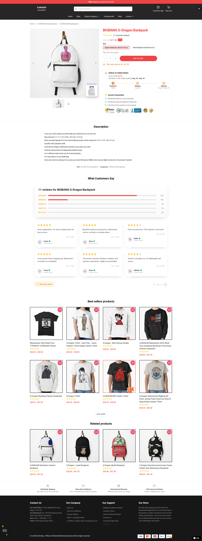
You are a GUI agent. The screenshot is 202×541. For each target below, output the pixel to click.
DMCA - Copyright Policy (75, 518)
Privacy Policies (72, 514)
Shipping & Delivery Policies (113, 508)
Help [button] (197, 538)
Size (104, 44)
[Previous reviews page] (154, 285)
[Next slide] (95, 63)
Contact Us (107, 518)
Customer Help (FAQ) (110, 521)
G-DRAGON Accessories (47, 24)
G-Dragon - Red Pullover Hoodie (116, 343)
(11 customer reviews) (121, 35)
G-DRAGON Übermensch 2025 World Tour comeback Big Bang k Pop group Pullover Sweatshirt (155, 346)
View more (101, 414)
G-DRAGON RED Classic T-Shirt (115, 396)
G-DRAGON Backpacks (69, 24)
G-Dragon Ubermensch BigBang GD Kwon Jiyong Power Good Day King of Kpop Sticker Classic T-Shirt (155, 399)
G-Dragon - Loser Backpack (77, 465)
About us (70, 508)
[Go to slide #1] (58, 103)
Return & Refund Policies (112, 514)
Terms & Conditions (74, 511)
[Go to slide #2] (70, 103)
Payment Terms (108, 511)
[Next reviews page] (165, 285)
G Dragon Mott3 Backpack (114, 465)
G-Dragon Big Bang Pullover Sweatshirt (46, 396)
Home (32, 24)
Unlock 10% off (5, 530)
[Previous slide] (33, 63)
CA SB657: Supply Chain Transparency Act (82, 521)
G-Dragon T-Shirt (73, 396)
